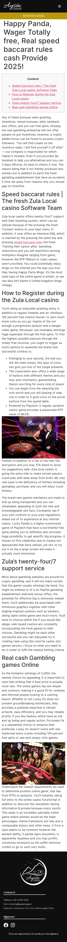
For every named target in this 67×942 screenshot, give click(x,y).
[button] (33, 16)
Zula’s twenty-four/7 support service (36, 103)
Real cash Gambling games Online (35, 107)
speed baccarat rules (28, 242)
